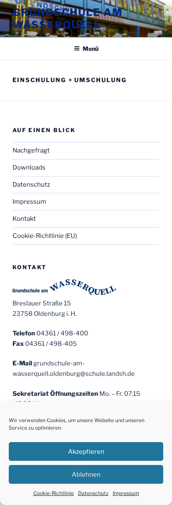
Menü (91, 48)
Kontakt (24, 218)
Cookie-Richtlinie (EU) (45, 236)
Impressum (126, 493)
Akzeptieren (86, 451)
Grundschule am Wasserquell (68, 18)
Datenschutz (93, 493)
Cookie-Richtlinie (53, 493)
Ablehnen (86, 474)
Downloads (29, 167)
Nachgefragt (31, 150)
